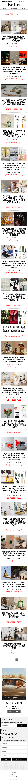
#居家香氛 (14, 142)
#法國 (8, 653)
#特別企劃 (14, 653)
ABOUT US (14, 772)
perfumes (19, 43)
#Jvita (8, 399)
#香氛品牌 (20, 174)
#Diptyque (13, 366)
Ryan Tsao (9, 397)
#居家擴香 (14, 46)
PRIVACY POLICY (14, 776)
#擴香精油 (20, 78)
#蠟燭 (19, 432)
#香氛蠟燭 (8, 240)
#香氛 (15, 432)
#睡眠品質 (14, 272)
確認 (6, 759)
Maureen (8, 43)
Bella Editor (8, 107)
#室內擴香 (8, 46)
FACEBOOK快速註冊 (19, 759)
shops (20, 397)
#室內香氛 (20, 46)
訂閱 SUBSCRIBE (14, 712)
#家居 (7, 366)
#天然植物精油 (8, 560)
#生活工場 (14, 207)
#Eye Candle (8, 109)
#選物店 (19, 399)
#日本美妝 (14, 305)
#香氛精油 (8, 207)
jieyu (8, 650)
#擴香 (21, 109)
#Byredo (19, 464)
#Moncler (20, 240)
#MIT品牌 (14, 591)
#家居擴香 (14, 78)
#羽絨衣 (14, 240)
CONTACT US (14, 774)
